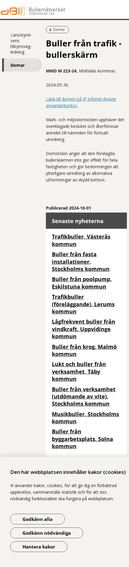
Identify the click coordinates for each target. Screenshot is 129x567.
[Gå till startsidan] (64, 11)
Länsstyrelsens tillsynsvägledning (21, 43)
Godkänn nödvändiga (46, 533)
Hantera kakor (38, 547)
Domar (17, 65)
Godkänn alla (37, 519)
